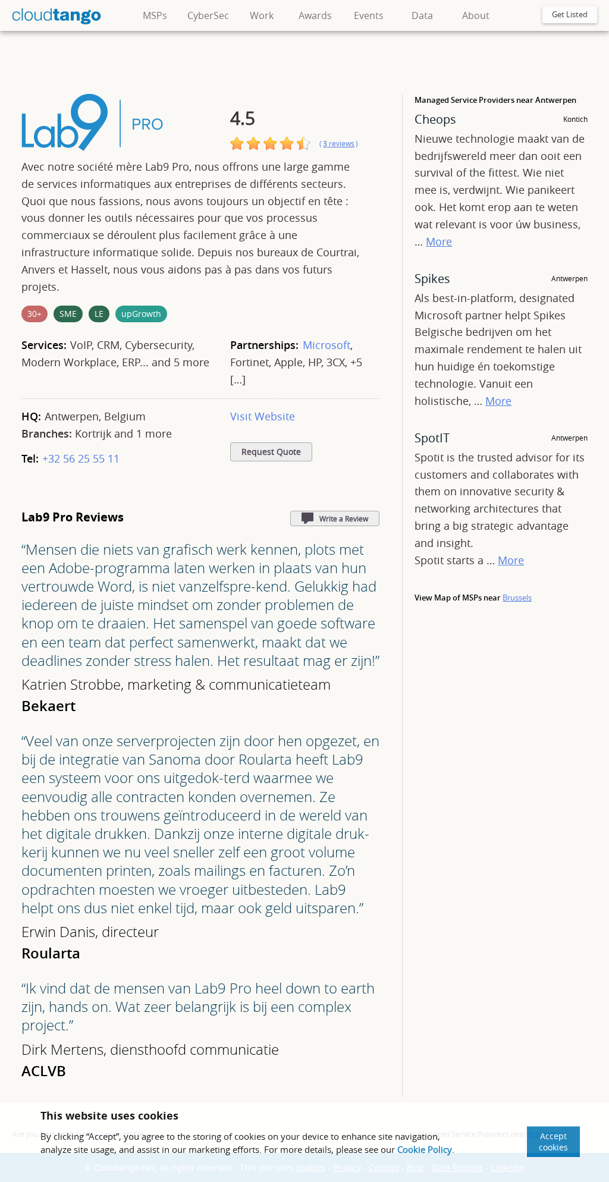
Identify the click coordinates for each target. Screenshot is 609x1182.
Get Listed (570, 14)
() (338, 144)
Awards (315, 15)
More (439, 241)
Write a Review (343, 518)
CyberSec (208, 15)
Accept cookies (553, 1141)
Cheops (435, 119)
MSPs (155, 15)
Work (262, 15)
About (475, 15)
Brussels (517, 597)
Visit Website (262, 416)
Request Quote (271, 452)
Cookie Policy (424, 1149)
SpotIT (432, 438)
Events (369, 15)
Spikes (432, 279)
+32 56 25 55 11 (81, 458)
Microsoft (326, 345)
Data (422, 15)
